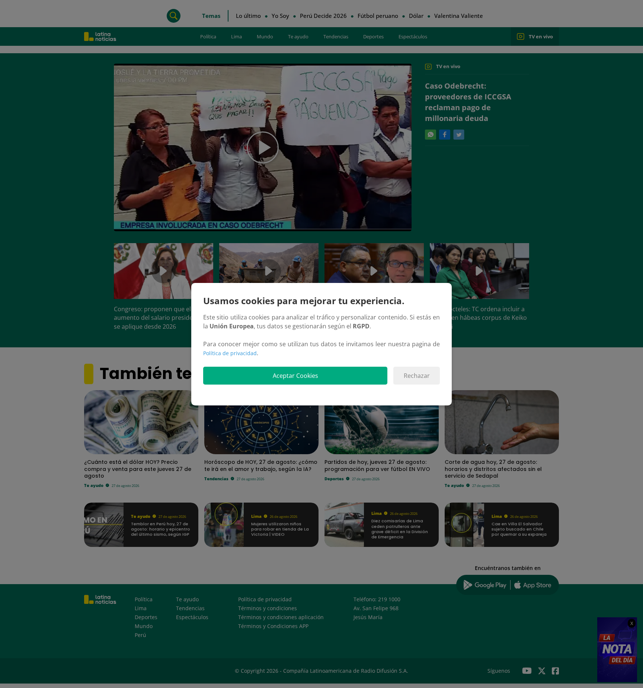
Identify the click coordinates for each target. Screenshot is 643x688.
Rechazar (417, 376)
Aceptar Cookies (295, 376)
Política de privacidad (230, 353)
